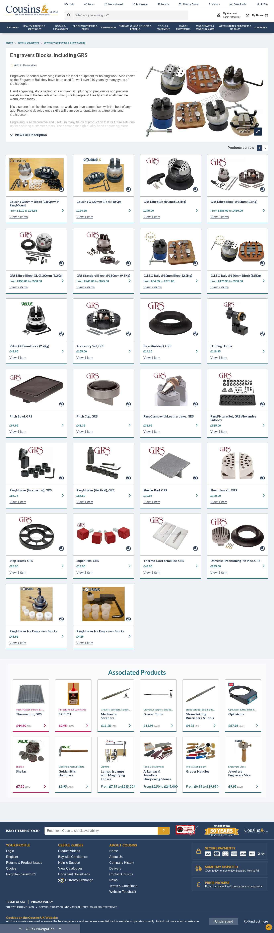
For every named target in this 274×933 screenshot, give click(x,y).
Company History (121, 862)
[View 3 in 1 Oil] (73, 694)
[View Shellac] (31, 751)
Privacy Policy (42, 901)
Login (10, 851)
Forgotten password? (21, 874)
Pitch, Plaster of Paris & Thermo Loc (31, 709)
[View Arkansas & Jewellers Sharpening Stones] (158, 751)
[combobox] (127, 15)
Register (12, 856)
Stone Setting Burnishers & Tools (200, 716)
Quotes (11, 868)
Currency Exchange (78, 880)
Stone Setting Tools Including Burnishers (201, 709)
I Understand (223, 921)
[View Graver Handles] (201, 751)
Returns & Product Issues (24, 862)
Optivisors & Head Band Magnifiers (243, 709)
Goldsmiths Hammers (67, 773)
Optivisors (236, 714)
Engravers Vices (237, 766)
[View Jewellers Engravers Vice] (243, 751)
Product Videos (69, 851)
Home (9, 42)
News (113, 880)
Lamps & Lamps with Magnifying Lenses (113, 775)
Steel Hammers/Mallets (71, 766)
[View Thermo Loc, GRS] (31, 694)
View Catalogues (70, 868)
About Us (116, 856)
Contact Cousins (121, 874)
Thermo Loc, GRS (29, 714)
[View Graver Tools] (158, 694)
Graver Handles (197, 771)
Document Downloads (74, 874)
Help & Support (69, 862)
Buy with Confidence (73, 856)
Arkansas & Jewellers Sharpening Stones (157, 775)
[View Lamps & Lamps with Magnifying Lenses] (116, 751)
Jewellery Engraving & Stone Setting (64, 42)
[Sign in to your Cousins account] (219, 15)
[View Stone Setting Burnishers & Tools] (201, 694)
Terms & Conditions (123, 886)
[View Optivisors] (243, 694)
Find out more (258, 921)
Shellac (20, 766)
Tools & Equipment (28, 42)
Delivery (115, 868)
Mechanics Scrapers (109, 716)
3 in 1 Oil (65, 714)
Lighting (105, 766)
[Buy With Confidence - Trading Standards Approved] (187, 830)
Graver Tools (153, 714)
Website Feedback (122, 891)
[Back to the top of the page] (269, 927)
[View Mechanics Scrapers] (116, 694)
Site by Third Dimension (20, 907)
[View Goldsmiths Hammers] (73, 751)
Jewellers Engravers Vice (239, 773)
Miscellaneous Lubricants (72, 709)
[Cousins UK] (32, 10)
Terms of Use (15, 901)
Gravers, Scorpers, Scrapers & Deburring (116, 709)
